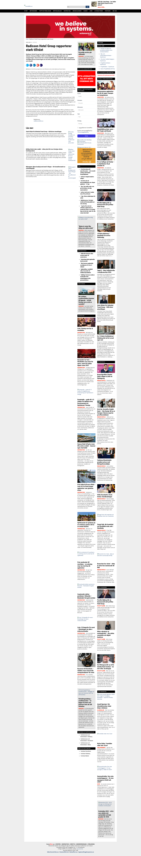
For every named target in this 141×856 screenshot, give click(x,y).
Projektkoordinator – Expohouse (105, 63)
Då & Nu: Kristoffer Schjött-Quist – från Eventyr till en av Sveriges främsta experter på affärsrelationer (106, 412)
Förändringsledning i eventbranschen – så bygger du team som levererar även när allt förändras (85, 702)
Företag (79, 121)
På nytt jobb (101, 606)
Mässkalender (77, 11)
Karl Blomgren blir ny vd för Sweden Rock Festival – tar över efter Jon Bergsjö (105, 666)
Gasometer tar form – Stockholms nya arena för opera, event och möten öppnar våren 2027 (85, 362)
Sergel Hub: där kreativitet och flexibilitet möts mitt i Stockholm (105, 526)
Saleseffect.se (73, 852)
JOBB (91, 11)
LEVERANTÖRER (99, 11)
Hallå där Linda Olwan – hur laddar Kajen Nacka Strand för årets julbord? (107, 3)
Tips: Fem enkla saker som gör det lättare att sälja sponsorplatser (87, 188)
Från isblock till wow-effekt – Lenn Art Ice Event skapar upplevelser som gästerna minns (86, 487)
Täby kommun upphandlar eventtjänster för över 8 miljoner (86, 265)
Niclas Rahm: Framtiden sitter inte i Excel (104, 744)
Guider (86, 11)
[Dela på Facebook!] (31, 65)
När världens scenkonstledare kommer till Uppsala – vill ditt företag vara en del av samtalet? (86, 300)
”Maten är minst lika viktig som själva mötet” (86, 227)
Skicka (86, 136)
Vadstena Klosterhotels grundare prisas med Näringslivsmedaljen (104, 462)
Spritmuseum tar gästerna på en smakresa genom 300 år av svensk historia (86, 524)
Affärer (35, 42)
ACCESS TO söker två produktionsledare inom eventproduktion (106, 50)
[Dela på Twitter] (27, 65)
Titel (78, 114)
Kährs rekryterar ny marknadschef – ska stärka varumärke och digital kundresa (105, 634)
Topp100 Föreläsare (45, 11)
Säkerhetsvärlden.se (52, 852)
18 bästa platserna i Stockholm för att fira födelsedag (103, 235)
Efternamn (80, 107)
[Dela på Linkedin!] (34, 65)
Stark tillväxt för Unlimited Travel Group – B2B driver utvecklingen (43, 131)
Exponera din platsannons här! (106, 75)
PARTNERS (108, 11)
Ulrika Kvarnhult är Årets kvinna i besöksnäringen (104, 496)
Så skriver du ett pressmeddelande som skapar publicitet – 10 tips (87, 182)
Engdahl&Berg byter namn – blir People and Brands (105, 130)
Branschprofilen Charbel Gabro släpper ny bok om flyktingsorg (104, 376)
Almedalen (100, 710)
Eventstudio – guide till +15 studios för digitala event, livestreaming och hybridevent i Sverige (85, 402)
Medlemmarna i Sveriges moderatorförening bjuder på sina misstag (87, 202)
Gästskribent (101, 747)
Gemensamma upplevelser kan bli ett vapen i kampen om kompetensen (105, 93)
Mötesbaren (34, 11)
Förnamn (79, 100)
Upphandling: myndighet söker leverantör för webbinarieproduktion (86, 270)
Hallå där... (101, 7)
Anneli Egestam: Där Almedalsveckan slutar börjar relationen (104, 706)
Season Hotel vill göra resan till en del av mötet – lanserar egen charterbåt (86, 446)
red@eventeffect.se (38, 121)
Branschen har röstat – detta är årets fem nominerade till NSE (106, 565)
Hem (27, 39)
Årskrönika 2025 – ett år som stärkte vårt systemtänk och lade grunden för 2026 (106, 814)
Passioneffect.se (64, 852)
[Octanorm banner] (70, 37)
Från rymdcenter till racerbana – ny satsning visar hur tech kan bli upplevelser (84, 565)
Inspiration (68, 11)
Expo (98, 784)
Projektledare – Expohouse (107, 66)
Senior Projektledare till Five (108, 68)
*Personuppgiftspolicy (83, 132)
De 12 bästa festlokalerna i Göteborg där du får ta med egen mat (105, 338)
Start (26, 11)
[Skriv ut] (41, 65)
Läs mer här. (80, 849)
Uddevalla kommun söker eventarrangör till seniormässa (86, 255)
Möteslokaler (58, 11)
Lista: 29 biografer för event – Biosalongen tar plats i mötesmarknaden (86, 629)
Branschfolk (101, 380)
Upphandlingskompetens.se (86, 852)
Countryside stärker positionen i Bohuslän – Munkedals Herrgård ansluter (86, 596)
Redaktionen (37, 119)
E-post (79, 93)
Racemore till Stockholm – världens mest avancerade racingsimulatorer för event (85, 670)
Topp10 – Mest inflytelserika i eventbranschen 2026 (106, 271)
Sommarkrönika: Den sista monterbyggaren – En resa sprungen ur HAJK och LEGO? (105, 779)
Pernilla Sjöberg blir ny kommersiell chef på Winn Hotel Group (105, 204)
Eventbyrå (100, 97)
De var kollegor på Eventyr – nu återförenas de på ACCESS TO (105, 164)
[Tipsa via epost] (38, 65)
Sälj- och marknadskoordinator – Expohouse (106, 55)
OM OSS (115, 11)
